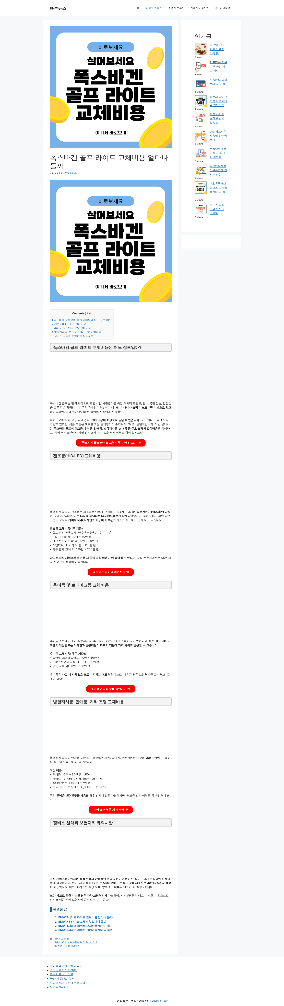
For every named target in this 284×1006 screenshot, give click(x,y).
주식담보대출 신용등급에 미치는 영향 (218, 170)
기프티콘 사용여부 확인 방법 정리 (218, 66)
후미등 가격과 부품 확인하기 (109, 688)
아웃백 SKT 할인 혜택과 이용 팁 (217, 49)
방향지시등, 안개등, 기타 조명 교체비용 (76, 332)
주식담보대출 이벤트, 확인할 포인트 (218, 153)
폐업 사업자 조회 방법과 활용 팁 (217, 118)
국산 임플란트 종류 (62, 978)
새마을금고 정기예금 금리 (66, 966)
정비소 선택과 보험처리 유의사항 (73, 336)
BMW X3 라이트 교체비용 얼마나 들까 (82, 921)
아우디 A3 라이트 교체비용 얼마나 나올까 (75, 942)
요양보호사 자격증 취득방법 (67, 982)
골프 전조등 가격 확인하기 (109, 572)
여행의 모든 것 (154, 8)
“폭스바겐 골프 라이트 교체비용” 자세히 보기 (109, 442)
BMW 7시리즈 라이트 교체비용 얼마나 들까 (85, 917)
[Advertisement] (111, 377)
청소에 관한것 (223, 8)
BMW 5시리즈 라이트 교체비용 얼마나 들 (84, 925)
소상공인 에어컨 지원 (63, 970)
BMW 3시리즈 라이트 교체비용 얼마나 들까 (85, 930)
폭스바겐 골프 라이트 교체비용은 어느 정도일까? (82, 320)
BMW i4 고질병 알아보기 (67, 945)
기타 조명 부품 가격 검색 (109, 809)
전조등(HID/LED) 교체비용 (69, 324)
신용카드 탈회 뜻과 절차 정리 (218, 84)
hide (88, 313)
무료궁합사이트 (60, 987)
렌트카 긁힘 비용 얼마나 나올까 (217, 209)
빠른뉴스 (58, 8)
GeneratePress (159, 1000)
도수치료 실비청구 (61, 974)
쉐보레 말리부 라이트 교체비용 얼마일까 (218, 101)
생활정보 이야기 (200, 8)
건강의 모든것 (176, 8)
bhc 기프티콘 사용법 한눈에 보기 (218, 136)
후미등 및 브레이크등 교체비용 (71, 328)
